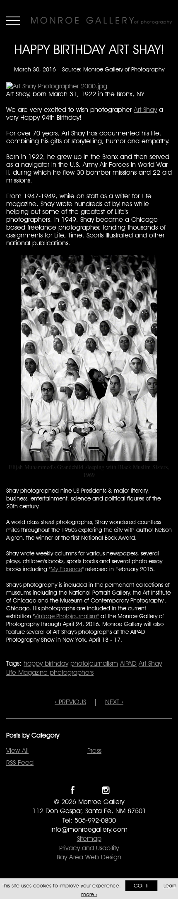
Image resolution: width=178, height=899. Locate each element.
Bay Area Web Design (89, 857)
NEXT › (114, 702)
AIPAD (128, 663)
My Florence (66, 569)
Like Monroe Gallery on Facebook (72, 790)
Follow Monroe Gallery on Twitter (89, 790)
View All (17, 750)
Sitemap (89, 838)
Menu (13, 20)
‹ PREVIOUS (70, 702)
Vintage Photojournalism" (66, 616)
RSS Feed (20, 762)
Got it (141, 885)
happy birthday (46, 663)
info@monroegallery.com (89, 829)
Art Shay (145, 110)
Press (94, 750)
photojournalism (94, 663)
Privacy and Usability (89, 848)
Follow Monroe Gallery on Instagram (106, 790)
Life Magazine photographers (50, 672)
